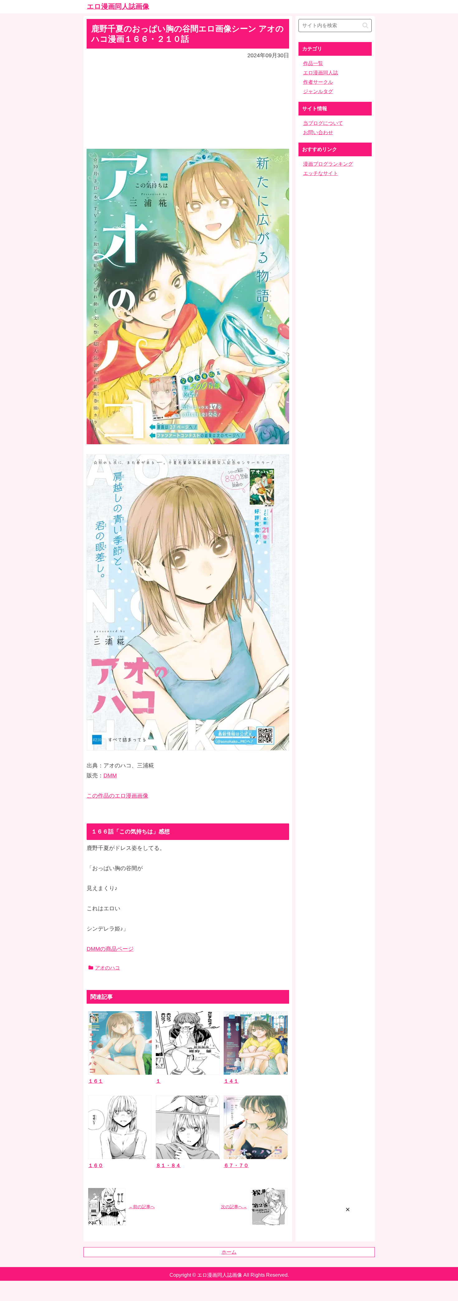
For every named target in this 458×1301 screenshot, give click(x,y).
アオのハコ (107, 967)
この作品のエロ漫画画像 (117, 796)
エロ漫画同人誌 (320, 72)
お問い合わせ (318, 132)
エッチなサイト (320, 173)
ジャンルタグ (318, 91)
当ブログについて (323, 123)
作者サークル (318, 82)
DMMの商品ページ (110, 949)
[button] (365, 25)
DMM (110, 775)
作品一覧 (313, 63)
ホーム (229, 1252)
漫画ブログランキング (328, 164)
